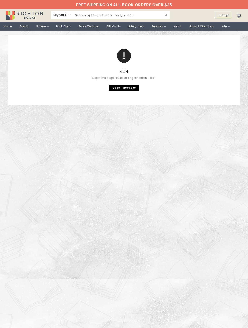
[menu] (124, 26)
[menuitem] (8, 26)
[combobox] (62, 15)
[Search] (166, 15)
